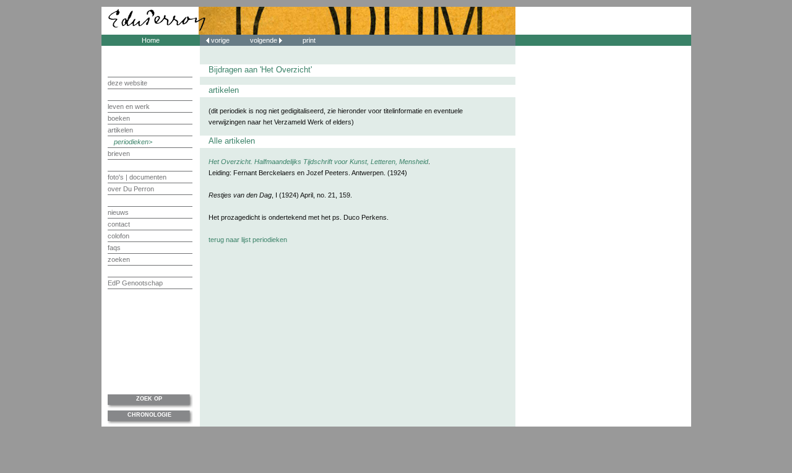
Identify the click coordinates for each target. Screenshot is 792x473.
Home (151, 40)
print (309, 40)
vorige (220, 40)
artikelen (120, 130)
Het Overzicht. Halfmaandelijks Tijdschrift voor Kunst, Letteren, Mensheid (318, 161)
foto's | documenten (137, 177)
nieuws (118, 212)
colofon (118, 236)
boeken (119, 118)
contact (119, 224)
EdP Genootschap (135, 283)
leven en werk (129, 106)
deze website (127, 83)
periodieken (131, 141)
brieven (119, 153)
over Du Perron (131, 189)
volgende (264, 40)
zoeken (119, 259)
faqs (114, 247)
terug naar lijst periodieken (248, 239)
